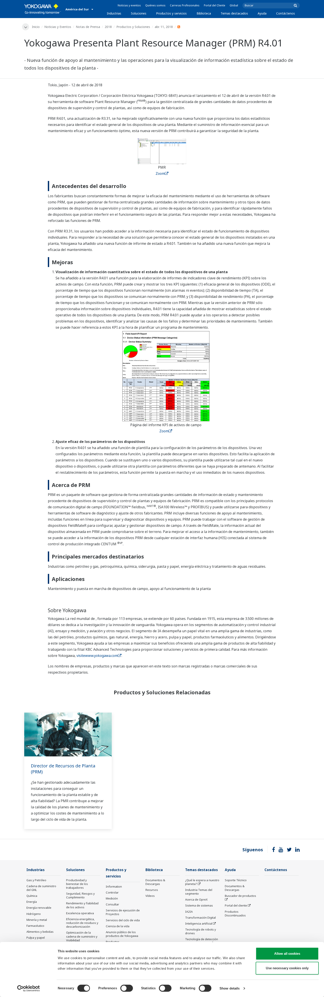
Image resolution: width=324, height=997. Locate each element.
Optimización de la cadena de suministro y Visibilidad (81, 936)
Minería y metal (36, 920)
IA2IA (189, 912)
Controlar (112, 892)
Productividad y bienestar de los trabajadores (77, 884)
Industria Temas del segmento (198, 892)
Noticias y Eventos (57, 27)
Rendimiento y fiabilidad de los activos (82, 905)
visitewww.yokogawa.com (97, 655)
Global (234, 5)
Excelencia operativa (80, 913)
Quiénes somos (155, 5)
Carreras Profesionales (184, 5)
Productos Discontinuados (235, 913)
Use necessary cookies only (287, 968)
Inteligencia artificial (198, 923)
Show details (230, 988)
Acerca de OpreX (196, 899)
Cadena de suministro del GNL (41, 888)
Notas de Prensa (88, 27)
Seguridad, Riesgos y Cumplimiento (80, 895)
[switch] (126, 988)
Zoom (160, 173)
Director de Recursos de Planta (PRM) (63, 769)
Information (114, 886)
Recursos (151, 890)
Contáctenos (285, 13)
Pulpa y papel (35, 938)
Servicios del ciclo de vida (123, 920)
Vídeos (150, 896)
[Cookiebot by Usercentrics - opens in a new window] (28, 988)
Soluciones (138, 13)
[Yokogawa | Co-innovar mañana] (42, 9)
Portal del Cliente (214, 5)
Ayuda (262, 13)
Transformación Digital (200, 918)
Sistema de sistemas (199, 905)
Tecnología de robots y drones (200, 931)
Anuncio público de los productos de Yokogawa (122, 934)
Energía (31, 902)
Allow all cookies (287, 953)
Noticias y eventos (129, 5)
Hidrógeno (33, 914)
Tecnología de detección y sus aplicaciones (201, 941)
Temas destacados (234, 13)
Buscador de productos (240, 896)
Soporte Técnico (236, 880)
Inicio (36, 27)
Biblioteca (204, 13)
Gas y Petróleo (36, 880)
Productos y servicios (171, 13)
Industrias (114, 13)
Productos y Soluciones (133, 27)
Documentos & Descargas (155, 882)
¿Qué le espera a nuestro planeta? (202, 882)
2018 (108, 27)
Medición (112, 898)
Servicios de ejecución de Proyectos (123, 912)
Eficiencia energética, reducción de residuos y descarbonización (82, 923)
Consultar (112, 904)
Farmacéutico (35, 926)
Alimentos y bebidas (40, 932)
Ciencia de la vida (117, 926)
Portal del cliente (236, 905)
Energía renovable (38, 908)
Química (31, 896)
